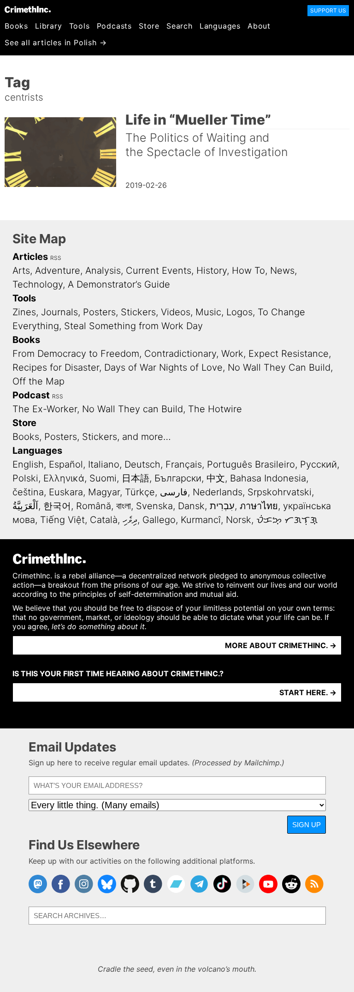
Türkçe (140, 492)
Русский (318, 464)
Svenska (154, 505)
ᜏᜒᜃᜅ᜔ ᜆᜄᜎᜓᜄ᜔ (287, 519)
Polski (25, 478)
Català (104, 519)
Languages (220, 25)
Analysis (103, 270)
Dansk (191, 505)
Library (48, 25)
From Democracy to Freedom (75, 353)
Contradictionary (180, 353)
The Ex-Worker (44, 409)
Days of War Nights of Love (163, 367)
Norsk (238, 519)
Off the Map (38, 381)
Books (16, 25)
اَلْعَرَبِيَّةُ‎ (25, 505)
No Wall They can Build (132, 409)
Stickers (138, 312)
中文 (215, 478)
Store (149, 25)
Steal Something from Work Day (133, 325)
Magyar (104, 492)
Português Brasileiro (251, 464)
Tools (79, 25)
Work (232, 353)
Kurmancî (201, 519)
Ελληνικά (63, 478)
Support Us (328, 10)
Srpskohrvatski (280, 492)
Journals (59, 312)
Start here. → (307, 692)
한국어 (57, 505)
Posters (99, 312)
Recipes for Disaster (55, 367)
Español (66, 464)
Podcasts (114, 25)
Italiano (103, 464)
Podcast (31, 395)
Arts (21, 270)
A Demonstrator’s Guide (119, 284)
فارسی (174, 492)
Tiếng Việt (62, 519)
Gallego (159, 519)
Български (177, 478)
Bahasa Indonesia (268, 478)
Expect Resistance (288, 353)
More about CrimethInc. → (280, 645)
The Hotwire (215, 409)
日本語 (135, 478)
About (259, 25)
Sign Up (306, 825)
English (28, 464)
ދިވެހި (130, 519)
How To (248, 270)
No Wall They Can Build (279, 367)
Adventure (57, 270)
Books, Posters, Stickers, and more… (91, 436)
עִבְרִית (222, 505)
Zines (24, 312)
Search (179, 25)
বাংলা (123, 505)
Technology (37, 284)
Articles (30, 256)
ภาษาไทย (259, 505)
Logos (239, 312)
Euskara (66, 492)
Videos (175, 312)
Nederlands (217, 492)
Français (183, 464)
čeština (28, 492)
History (211, 270)
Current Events (158, 270)
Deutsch (142, 464)
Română (93, 505)
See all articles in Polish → (55, 42)
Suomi (103, 478)
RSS (55, 257)
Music (208, 312)
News (282, 270)
